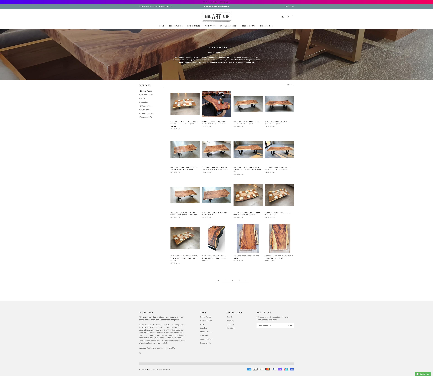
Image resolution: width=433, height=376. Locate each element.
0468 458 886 (145, 6)
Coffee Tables (176, 26)
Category (145, 85)
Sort (289, 85)
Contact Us (423, 374)
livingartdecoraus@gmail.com (162, 6)
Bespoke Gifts (249, 26)
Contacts (230, 328)
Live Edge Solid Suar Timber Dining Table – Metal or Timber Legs (247, 169)
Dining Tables (193, 26)
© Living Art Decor (148, 369)
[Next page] (246, 280)
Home (161, 26)
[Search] (288, 17)
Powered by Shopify (164, 369)
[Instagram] (293, 6)
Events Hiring (267, 26)
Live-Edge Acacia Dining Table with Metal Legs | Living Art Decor (183, 258)
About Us (230, 324)
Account (230, 321)
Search (229, 317)
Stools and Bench (228, 26)
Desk (143, 98)
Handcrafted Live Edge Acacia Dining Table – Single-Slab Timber (184, 124)
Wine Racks (210, 26)
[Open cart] (293, 17)
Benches (144, 102)
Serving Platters (147, 113)
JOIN (290, 325)
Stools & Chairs (147, 106)
